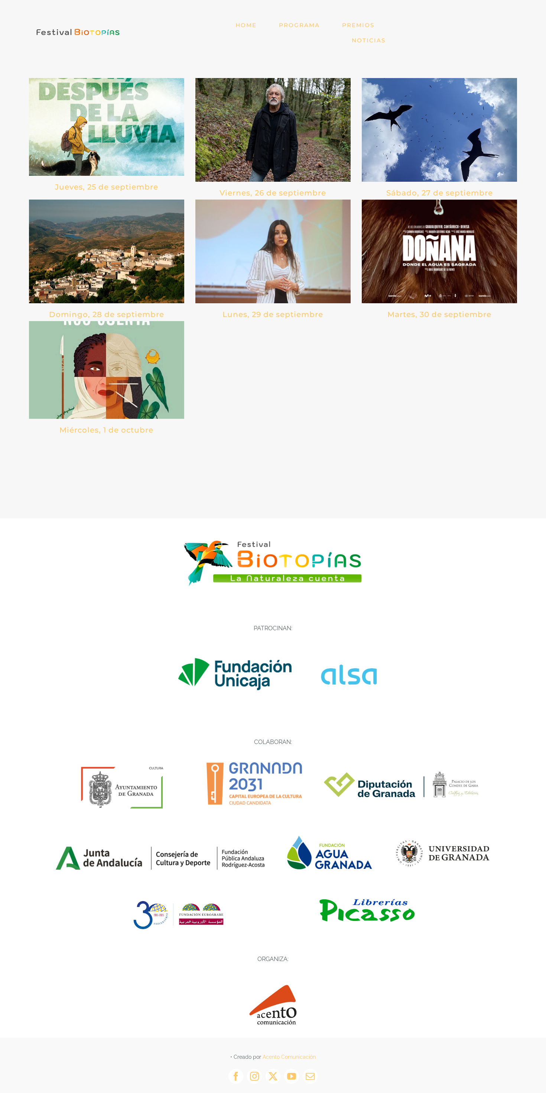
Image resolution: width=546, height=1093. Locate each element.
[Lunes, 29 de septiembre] (273, 251)
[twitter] (273, 1076)
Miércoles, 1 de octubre (106, 430)
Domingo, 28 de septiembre (106, 314)
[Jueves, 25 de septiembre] (106, 127)
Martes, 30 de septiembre (439, 314)
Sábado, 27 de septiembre (439, 192)
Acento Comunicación (289, 1057)
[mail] (310, 1076)
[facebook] (235, 1076)
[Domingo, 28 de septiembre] (106, 251)
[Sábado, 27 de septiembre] (439, 130)
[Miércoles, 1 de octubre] (106, 370)
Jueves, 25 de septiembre (106, 186)
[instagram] (254, 1076)
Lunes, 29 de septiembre (272, 314)
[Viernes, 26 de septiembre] (273, 130)
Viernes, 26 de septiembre (273, 192)
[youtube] (291, 1076)
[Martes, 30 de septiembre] (439, 251)
